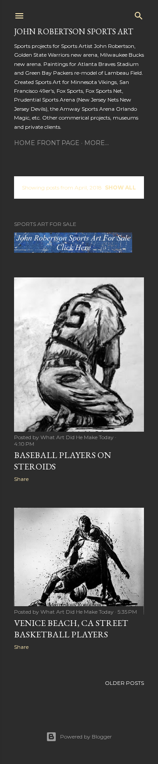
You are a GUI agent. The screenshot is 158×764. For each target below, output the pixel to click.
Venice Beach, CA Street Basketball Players (71, 628)
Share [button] (21, 479)
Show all (120, 187)
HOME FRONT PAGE (46, 143)
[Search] (138, 13)
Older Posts (124, 683)
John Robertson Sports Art (73, 31)
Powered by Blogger (86, 736)
